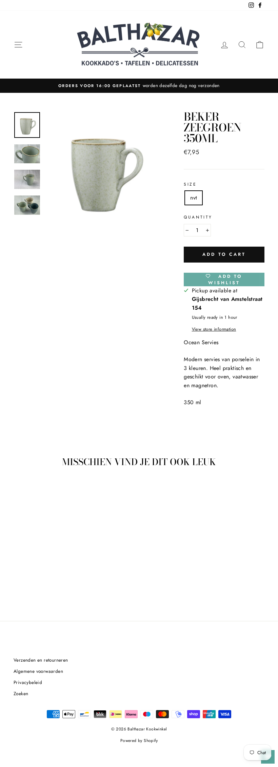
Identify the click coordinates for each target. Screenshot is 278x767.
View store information (214, 329)
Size (190, 184)
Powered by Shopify (139, 741)
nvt (193, 198)
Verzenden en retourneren (41, 660)
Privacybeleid (28, 682)
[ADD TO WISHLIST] (49, 492)
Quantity (198, 217)
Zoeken (21, 693)
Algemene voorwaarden (38, 671)
